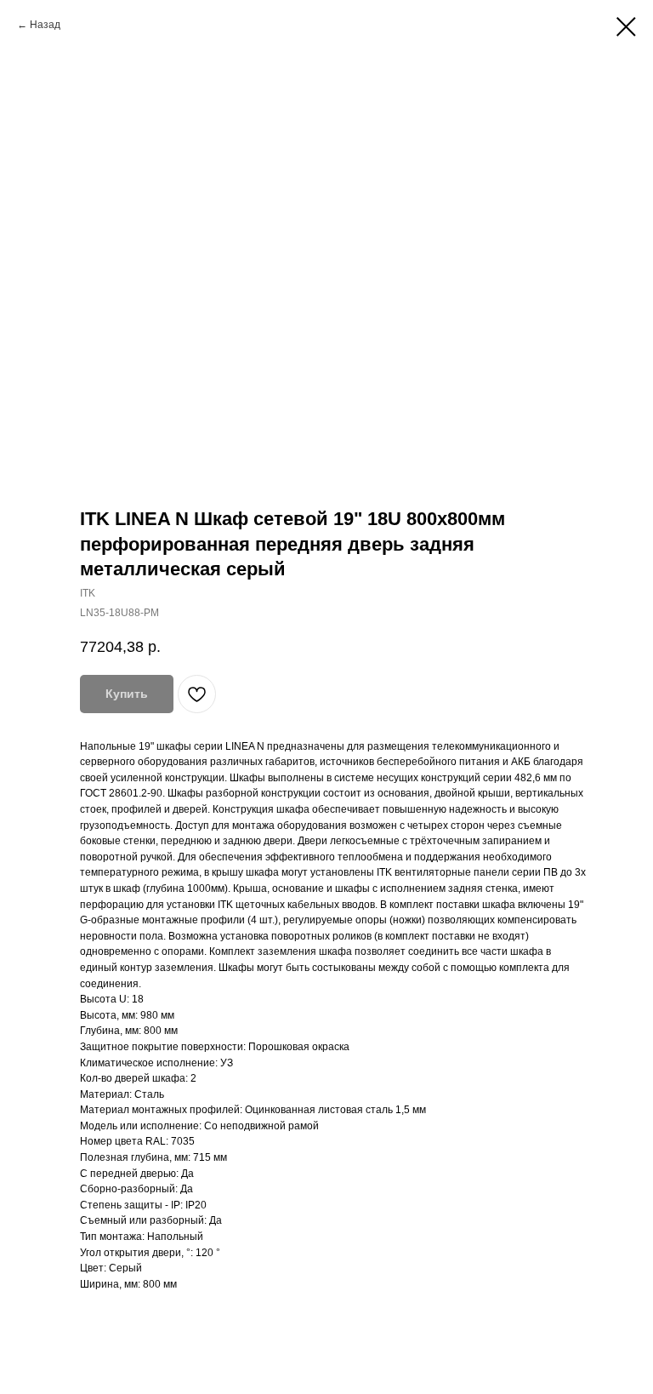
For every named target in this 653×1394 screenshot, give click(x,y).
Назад (45, 25)
